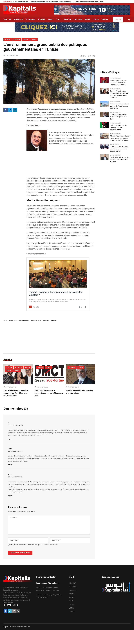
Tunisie (34, 40)
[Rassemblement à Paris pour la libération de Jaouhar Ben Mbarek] (104, 80)
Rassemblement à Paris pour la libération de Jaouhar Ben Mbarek (35, 2)
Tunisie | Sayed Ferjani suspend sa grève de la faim (118, 117)
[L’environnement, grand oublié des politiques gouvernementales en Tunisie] (49, 81)
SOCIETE (27, 367)
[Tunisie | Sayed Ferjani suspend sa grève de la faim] (80, 374)
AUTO (71, 601)
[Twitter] (10, 110)
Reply (10, 439)
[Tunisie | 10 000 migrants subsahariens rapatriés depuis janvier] (104, 146)
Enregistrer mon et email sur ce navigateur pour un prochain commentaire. (34, 545)
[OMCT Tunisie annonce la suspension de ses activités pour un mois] (49, 374)
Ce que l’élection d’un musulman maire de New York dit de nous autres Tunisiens (16, 393)
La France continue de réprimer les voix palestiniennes (118, 127)
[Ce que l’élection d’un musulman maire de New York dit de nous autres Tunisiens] (18, 374)
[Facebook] (5, 110)
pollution (46, 320)
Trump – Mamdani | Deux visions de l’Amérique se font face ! (119, 106)
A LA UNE (7, 40)
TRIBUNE (25, 40)
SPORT (71, 597)
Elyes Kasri (13, 320)
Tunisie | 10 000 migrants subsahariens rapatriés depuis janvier (119, 149)
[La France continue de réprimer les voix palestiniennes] (104, 125)
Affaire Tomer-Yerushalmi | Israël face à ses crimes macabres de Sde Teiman (120, 138)
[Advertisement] (60, 166)
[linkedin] (15, 110)
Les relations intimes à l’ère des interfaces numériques (75, 2)
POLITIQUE (17, 40)
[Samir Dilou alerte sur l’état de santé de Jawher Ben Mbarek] (104, 157)
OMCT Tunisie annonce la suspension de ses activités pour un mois (49, 393)
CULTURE (72, 604)
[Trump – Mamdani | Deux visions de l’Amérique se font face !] (104, 103)
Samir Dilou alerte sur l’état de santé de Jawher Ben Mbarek (120, 159)
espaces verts (36, 320)
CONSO (71, 611)
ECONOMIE (73, 590)
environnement (24, 320)
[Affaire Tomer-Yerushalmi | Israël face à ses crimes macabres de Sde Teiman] (104, 136)
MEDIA (71, 608)
